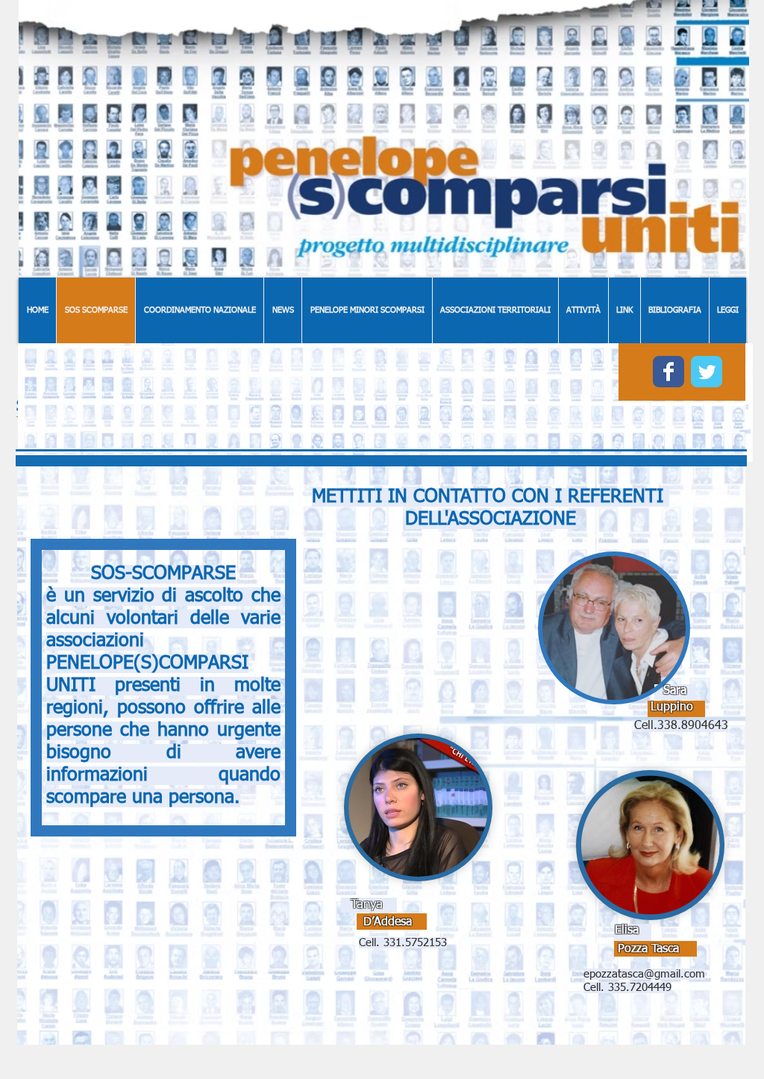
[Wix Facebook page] (668, 371)
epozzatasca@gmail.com (644, 974)
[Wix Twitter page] (706, 371)
